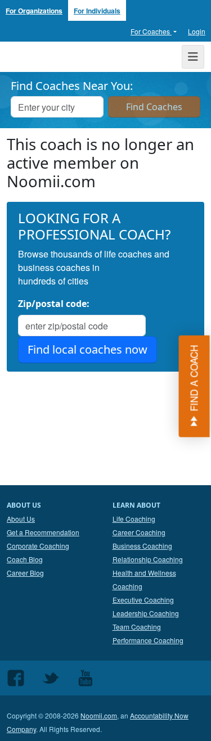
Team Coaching (137, 626)
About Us (21, 518)
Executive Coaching (143, 599)
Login (196, 31)
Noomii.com (98, 715)
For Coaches (151, 31)
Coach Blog (25, 559)
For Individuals (97, 11)
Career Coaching (139, 532)
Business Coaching (142, 545)
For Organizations (34, 11)
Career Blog (25, 572)
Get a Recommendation (43, 532)
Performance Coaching (148, 640)
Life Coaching (134, 518)
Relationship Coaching (148, 559)
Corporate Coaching (38, 545)
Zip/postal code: (53, 303)
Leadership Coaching (146, 613)
